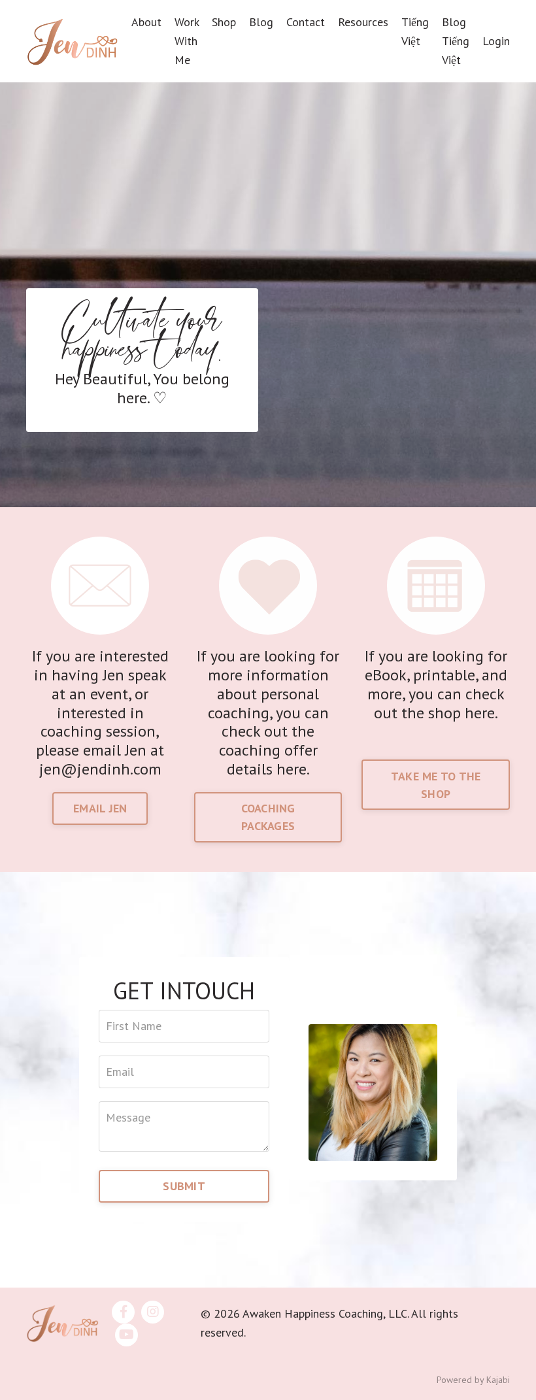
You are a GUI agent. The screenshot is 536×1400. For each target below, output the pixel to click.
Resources (363, 21)
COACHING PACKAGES (268, 817)
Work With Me (187, 40)
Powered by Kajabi (473, 1380)
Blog (261, 21)
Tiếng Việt (415, 31)
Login (496, 40)
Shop (224, 21)
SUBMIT (184, 1185)
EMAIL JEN (100, 808)
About (146, 21)
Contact (305, 21)
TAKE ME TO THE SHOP (436, 785)
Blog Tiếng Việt (455, 40)
